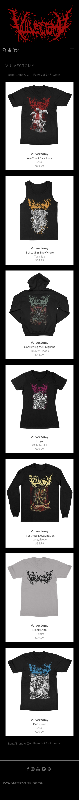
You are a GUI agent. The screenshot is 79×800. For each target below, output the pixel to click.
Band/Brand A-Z (18, 74)
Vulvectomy (20, 65)
